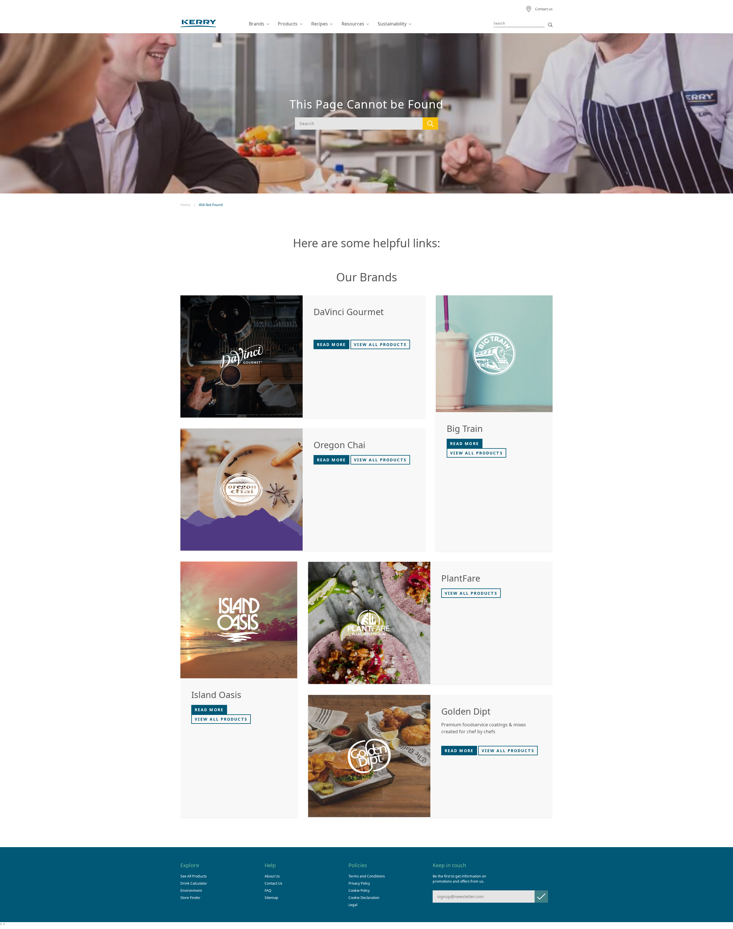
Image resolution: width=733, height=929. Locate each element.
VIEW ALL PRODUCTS (380, 344)
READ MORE (331, 344)
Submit (541, 896)
